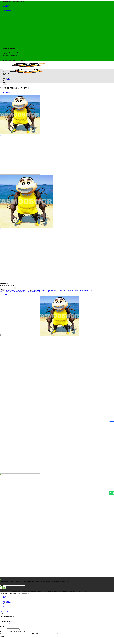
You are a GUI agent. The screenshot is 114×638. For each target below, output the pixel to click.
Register (2, 636)
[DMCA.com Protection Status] (3, 588)
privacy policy (77, 633)
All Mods (5, 80)
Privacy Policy (6, 5)
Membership (6, 73)
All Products (35, 290)
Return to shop (6, 92)
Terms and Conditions (8, 7)
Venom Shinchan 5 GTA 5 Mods (31, 291)
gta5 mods (76, 290)
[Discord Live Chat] (109, 421)
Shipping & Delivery (7, 10)
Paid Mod (5, 77)
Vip (4, 91)
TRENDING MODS (7, 82)
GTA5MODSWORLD (19, 291)
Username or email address (6, 616)
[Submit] (3, 71)
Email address (3, 629)
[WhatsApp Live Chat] (111, 493)
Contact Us (5, 9)
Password (2, 618)
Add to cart (3, 289)
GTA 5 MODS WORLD (62, 290)
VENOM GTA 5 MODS (22, 290)
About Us (5, 4)
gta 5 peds (70, 290)
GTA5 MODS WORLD (84, 290)
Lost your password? (5, 623)
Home (4, 74)
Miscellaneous (6, 78)
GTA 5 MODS (41, 290)
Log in (10, 621)
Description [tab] (5, 294)
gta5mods (11, 291)
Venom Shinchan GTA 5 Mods (46, 291)
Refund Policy (6, 6)
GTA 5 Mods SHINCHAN (51, 290)
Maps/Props (8, 79)
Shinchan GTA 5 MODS (10, 290)
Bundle (4, 75)
